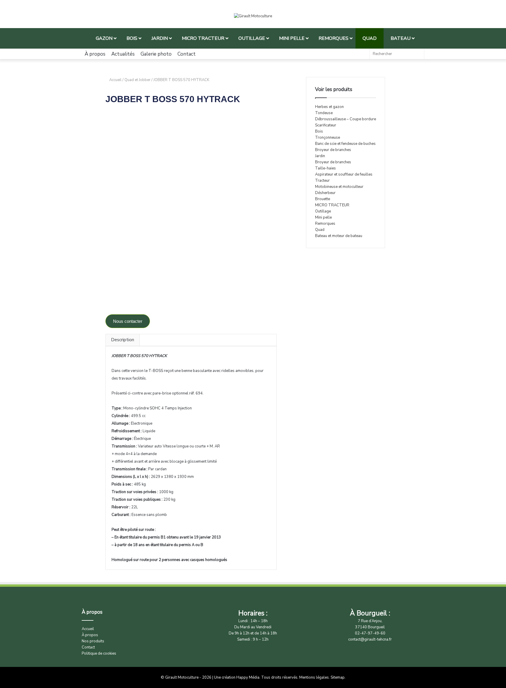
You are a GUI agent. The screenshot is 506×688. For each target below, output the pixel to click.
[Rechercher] (418, 54)
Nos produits (93, 641)
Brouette (322, 199)
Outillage (323, 211)
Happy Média (247, 677)
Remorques (325, 223)
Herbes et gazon (329, 106)
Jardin (320, 156)
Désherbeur (325, 192)
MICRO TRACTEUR (332, 205)
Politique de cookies (99, 653)
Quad (319, 229)
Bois (319, 131)
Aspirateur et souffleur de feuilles (343, 174)
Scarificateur (325, 125)
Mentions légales (314, 677)
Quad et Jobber (137, 80)
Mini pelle (323, 217)
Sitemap (338, 677)
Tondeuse (324, 113)
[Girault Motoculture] (253, 16)
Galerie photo (156, 54)
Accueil (115, 80)
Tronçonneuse (327, 137)
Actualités (123, 54)
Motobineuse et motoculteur (339, 186)
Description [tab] (122, 340)
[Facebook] (362, 54)
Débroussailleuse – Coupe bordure (345, 119)
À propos (95, 54)
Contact (186, 54)
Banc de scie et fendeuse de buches (345, 143)
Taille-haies (325, 168)
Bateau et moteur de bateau (338, 236)
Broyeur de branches (333, 149)
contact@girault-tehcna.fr (370, 639)
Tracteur (322, 180)
